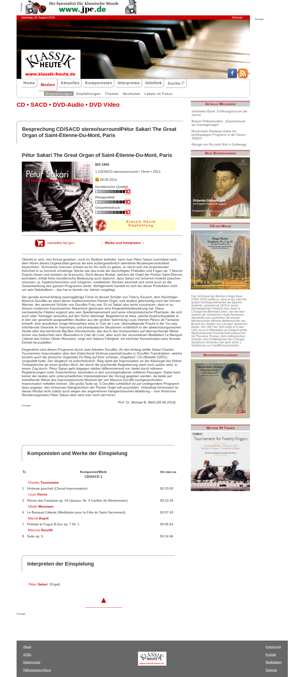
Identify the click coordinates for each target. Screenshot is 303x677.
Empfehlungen (88, 94)
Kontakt (271, 654)
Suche (175, 83)
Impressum (273, 647)
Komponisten (98, 83)
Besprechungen (58, 94)
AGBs (27, 654)
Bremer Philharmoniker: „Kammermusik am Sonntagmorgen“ (218, 123)
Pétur (38, 584)
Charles (43, 482)
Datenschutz (31, 662)
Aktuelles (70, 83)
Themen (112, 94)
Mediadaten (273, 662)
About (27, 647)
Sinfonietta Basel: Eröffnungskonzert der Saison (219, 113)
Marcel (38, 518)
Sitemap (237, 17)
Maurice (40, 530)
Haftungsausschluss (37, 670)
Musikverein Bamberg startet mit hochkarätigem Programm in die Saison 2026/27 (218, 134)
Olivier (41, 506)
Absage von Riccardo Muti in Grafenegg (219, 144)
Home (29, 83)
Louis (37, 494)
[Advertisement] (77, 416)
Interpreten (129, 83)
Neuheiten (131, 94)
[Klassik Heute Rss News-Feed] (243, 77)
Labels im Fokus (158, 94)
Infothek (153, 83)
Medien (48, 85)
